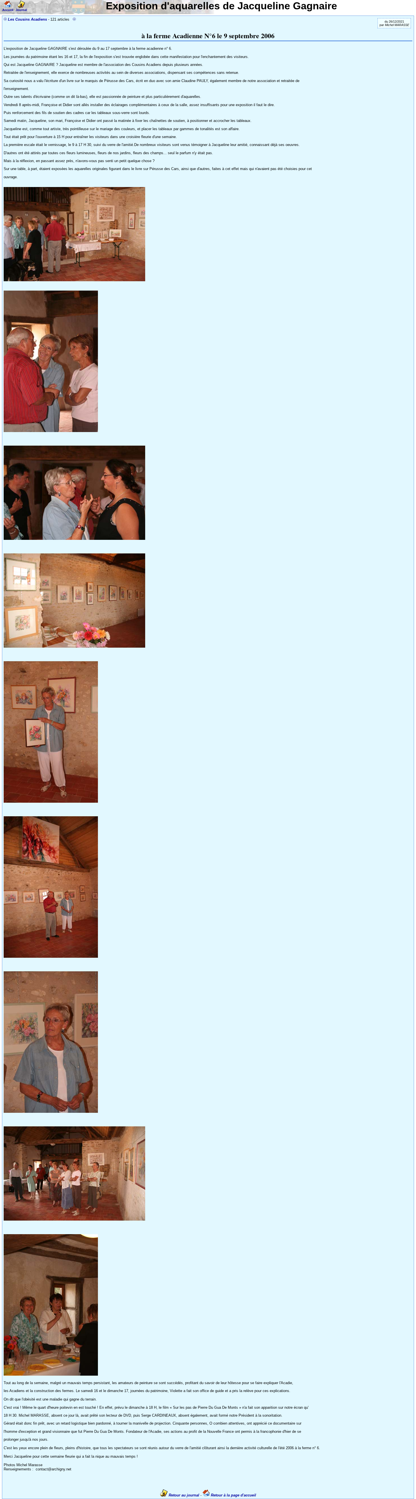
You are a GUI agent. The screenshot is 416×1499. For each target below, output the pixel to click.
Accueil (7, 10)
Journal (21, 10)
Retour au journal (184, 1495)
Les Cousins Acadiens (27, 19)
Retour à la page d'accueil (233, 1495)
